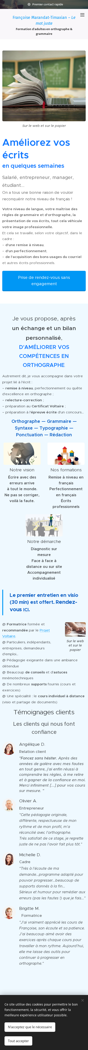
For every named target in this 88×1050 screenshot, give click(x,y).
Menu (82, 14)
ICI (26, 610)
